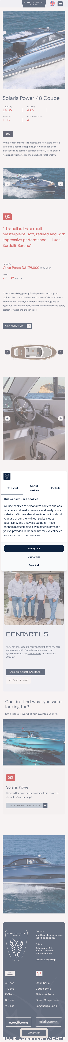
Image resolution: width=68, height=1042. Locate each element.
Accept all (34, 548)
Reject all (34, 565)
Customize (34, 556)
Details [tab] (55, 488)
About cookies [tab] (34, 488)
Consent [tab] (12, 488)
